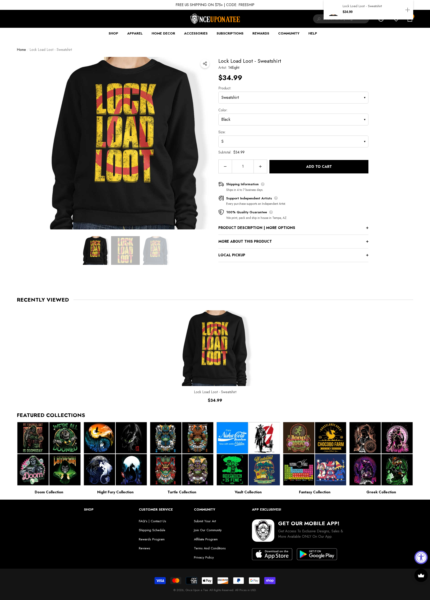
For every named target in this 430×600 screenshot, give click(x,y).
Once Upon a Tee (196, 590)
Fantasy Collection (314, 492)
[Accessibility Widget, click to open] (421, 557)
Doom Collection (49, 492)
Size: (222, 132)
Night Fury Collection (115, 492)
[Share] (204, 63)
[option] (125, 143)
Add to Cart (319, 166)
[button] (95, 250)
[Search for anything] (318, 18)
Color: (223, 110)
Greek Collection (381, 492)
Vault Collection (248, 492)
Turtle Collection (182, 492)
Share (204, 63)
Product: (224, 88)
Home (21, 49)
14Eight (233, 67)
